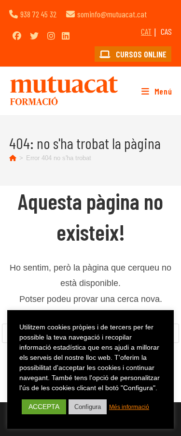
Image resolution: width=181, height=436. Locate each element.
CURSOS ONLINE (140, 54)
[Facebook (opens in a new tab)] (17, 35)
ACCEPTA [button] (43, 406)
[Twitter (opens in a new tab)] (34, 35)
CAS (166, 31)
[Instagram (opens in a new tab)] (51, 35)
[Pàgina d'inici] (12, 158)
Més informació (129, 407)
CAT (146, 31)
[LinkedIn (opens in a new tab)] (66, 35)
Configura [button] (87, 406)
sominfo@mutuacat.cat (112, 14)
